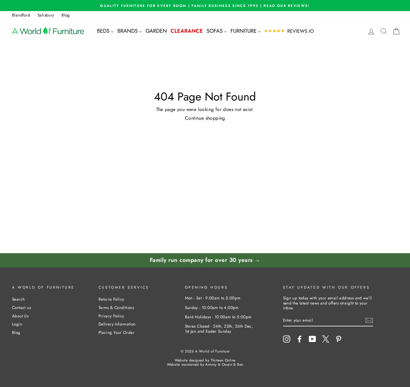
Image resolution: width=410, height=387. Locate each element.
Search (18, 299)
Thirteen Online (223, 360)
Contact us (21, 307)
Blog (66, 15)
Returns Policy (111, 299)
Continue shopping (205, 118)
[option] (205, 5)
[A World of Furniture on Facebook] (299, 339)
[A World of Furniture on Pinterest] (338, 339)
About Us (20, 316)
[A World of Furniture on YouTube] (312, 339)
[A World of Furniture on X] (325, 339)
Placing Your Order (116, 332)
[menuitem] (105, 31)
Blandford (21, 15)
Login (17, 324)
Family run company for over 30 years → (205, 260)
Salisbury (46, 15)
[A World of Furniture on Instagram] (286, 339)
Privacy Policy (111, 316)
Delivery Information (117, 324)
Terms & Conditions (116, 307)
